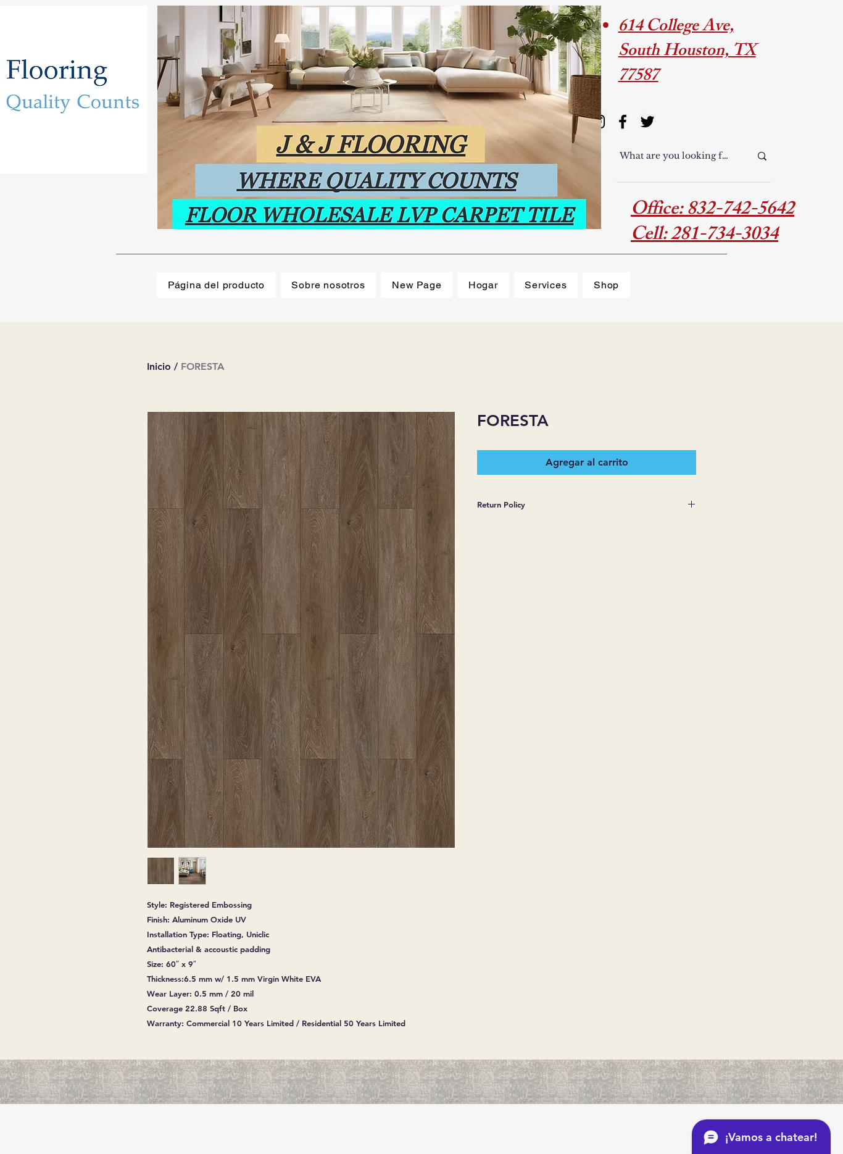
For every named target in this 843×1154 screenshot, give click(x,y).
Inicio (159, 366)
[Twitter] (647, 121)
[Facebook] (622, 121)
